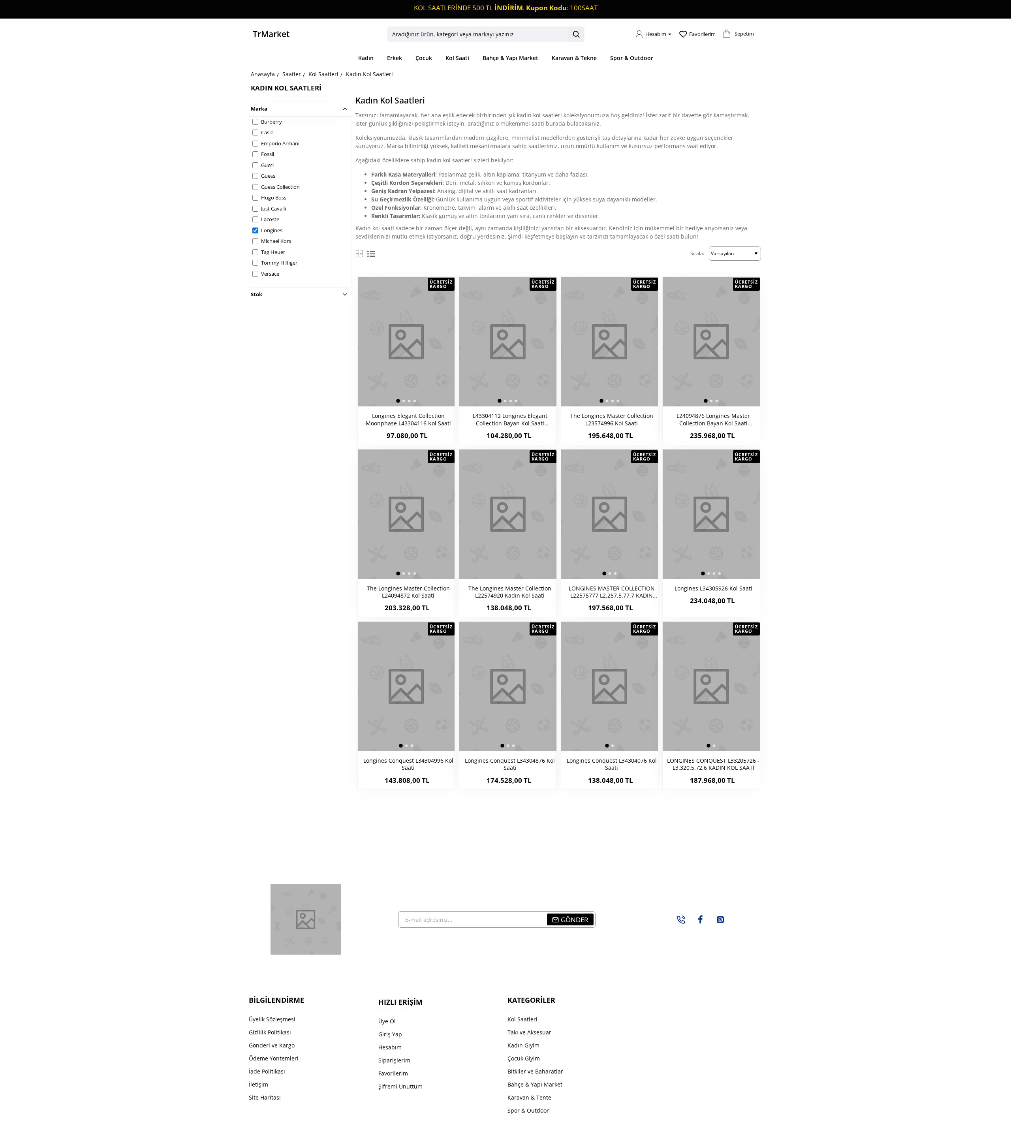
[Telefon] (681, 919)
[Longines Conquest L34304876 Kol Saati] (507, 686)
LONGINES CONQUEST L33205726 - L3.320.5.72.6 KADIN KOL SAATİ (713, 764)
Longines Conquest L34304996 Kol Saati (408, 764)
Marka (259, 108)
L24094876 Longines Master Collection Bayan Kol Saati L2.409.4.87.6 (713, 419)
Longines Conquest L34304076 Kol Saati (612, 764)
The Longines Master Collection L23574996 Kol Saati (611, 419)
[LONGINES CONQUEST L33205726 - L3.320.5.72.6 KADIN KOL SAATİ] (711, 686)
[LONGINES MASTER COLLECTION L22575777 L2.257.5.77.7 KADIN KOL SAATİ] (609, 514)
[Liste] (371, 254)
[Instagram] (720, 919)
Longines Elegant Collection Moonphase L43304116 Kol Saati (408, 419)
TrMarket (271, 33)
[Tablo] (359, 254)
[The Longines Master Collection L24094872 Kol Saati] (406, 514)
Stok (256, 294)
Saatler (291, 74)
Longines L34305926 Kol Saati (713, 588)
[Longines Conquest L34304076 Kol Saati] (609, 686)
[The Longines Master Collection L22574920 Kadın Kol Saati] (507, 514)
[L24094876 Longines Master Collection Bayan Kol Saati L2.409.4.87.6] (711, 341)
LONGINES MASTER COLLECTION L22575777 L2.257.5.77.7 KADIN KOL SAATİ (612, 592)
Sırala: (697, 253)
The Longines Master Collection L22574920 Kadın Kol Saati (509, 592)
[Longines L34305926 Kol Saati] (711, 514)
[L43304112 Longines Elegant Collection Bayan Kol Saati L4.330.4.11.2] (507, 341)
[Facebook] (700, 919)
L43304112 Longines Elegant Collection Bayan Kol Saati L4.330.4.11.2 (510, 419)
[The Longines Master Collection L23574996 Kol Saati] (609, 341)
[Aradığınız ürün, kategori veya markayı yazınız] (576, 34)
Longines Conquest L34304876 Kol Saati (510, 764)
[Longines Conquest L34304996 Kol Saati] (406, 686)
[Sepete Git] (727, 36)
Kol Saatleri (323, 74)
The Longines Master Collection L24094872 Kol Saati (408, 592)
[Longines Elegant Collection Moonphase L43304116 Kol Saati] (406, 341)
